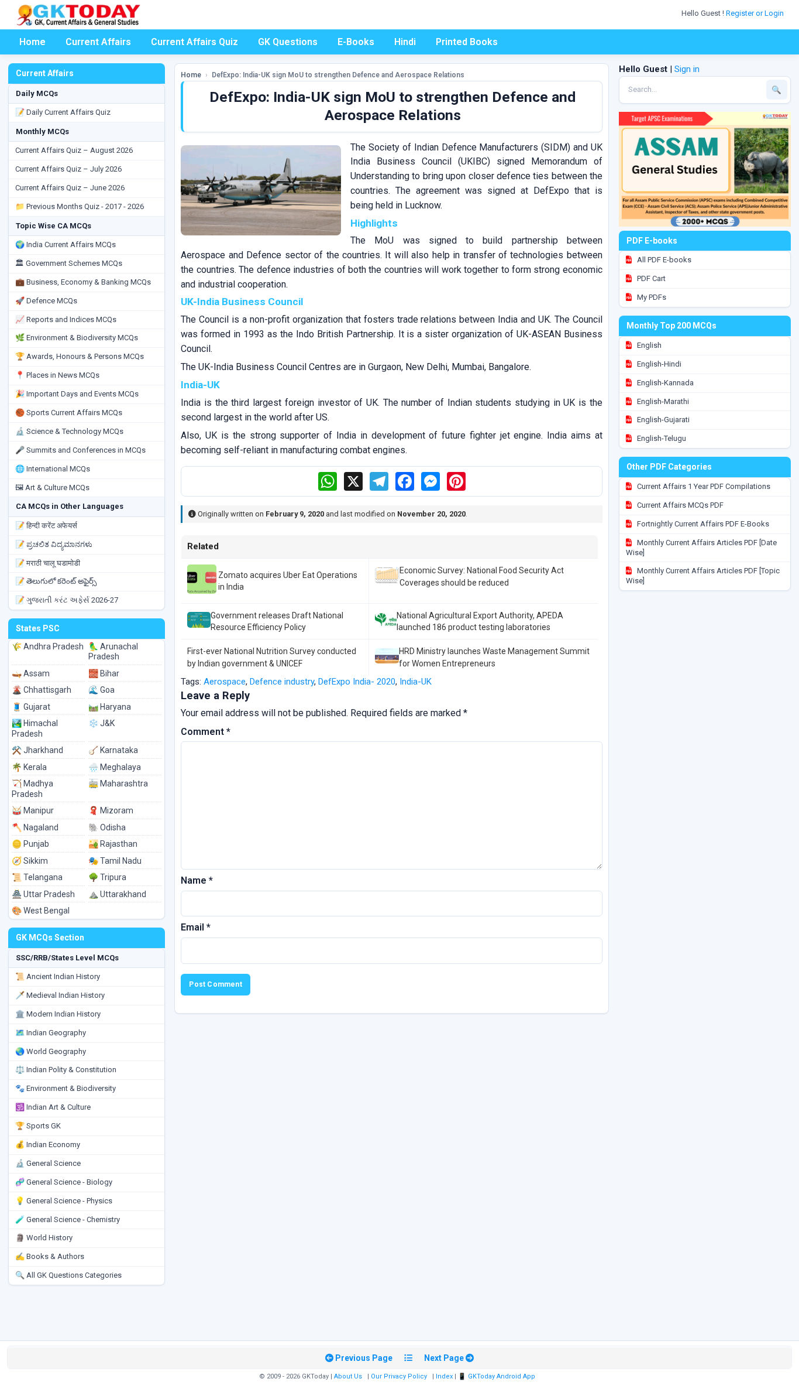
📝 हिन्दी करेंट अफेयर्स (46, 525)
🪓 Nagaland (35, 827)
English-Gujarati (662, 419)
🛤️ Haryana (109, 706)
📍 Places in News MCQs (57, 375)
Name (197, 880)
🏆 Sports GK (38, 1125)
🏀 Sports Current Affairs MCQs (68, 412)
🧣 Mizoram (110, 810)
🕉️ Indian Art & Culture (53, 1107)
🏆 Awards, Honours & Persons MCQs (79, 356)
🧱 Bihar (103, 673)
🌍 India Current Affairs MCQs (65, 244)
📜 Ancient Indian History (57, 976)
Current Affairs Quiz (194, 41)
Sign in (687, 69)
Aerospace (225, 681)
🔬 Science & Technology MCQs (69, 431)
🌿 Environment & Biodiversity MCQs (76, 337)
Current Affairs (98, 41)
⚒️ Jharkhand (37, 750)
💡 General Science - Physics (63, 1200)
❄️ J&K (101, 723)
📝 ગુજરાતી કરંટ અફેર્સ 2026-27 (66, 600)
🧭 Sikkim (30, 860)
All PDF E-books (663, 259)
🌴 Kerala (29, 767)
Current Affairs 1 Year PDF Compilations (702, 486)
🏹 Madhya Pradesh (32, 789)
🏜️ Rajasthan (112, 844)
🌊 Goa (101, 689)
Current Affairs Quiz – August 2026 (74, 150)
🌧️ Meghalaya (114, 767)
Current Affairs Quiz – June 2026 (70, 187)
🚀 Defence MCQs (46, 300)
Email (196, 927)
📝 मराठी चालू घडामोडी (47, 563)
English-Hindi (658, 364)
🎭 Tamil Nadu (115, 860)
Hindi (405, 41)
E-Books (355, 41)
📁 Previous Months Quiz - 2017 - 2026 (79, 206)
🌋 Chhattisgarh (41, 689)
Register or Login (756, 13)
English (648, 345)
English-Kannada (664, 382)
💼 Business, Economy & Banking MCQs (83, 282)
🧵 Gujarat (31, 706)
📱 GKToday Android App (497, 1376)
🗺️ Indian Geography (50, 1032)
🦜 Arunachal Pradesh (113, 652)
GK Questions (288, 41)
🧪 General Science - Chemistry (67, 1219)
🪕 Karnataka (113, 750)
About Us (348, 1376)
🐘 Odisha (107, 827)
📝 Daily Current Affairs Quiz (63, 112)
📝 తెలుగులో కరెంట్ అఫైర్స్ (56, 581)
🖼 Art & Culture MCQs (52, 487)
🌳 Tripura (107, 877)
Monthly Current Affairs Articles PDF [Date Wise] (701, 547)
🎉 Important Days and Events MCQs (77, 393)
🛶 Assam (31, 673)
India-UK (415, 681)
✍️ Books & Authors (49, 1256)
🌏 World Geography (50, 1051)
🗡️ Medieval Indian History (60, 995)
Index (444, 1376)
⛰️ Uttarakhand (117, 894)
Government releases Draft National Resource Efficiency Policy (277, 621)
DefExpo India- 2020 (356, 681)
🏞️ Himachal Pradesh (35, 728)
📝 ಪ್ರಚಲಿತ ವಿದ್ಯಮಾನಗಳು (53, 544)
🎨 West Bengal (41, 910)
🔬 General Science (48, 1163)
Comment (205, 731)
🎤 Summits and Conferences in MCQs (80, 450)
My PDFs (650, 297)
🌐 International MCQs (52, 468)
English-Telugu (660, 438)
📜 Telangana (37, 877)
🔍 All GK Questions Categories (68, 1275)
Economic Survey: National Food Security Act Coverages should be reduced (481, 576)
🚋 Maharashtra (118, 783)
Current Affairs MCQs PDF (679, 505)
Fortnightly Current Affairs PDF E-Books (702, 523)
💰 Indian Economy (47, 1144)
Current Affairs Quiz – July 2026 (68, 169)
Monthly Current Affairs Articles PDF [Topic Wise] (703, 575)
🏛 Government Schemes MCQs (68, 263)
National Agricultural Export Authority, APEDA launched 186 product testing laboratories (480, 621)
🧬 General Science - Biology (63, 1182)
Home (32, 41)
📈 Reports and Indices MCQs (65, 319)
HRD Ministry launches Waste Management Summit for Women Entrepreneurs (494, 657)
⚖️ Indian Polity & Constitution (65, 1069)
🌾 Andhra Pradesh (48, 646)
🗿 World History (44, 1237)
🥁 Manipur (33, 810)
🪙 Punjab (30, 844)
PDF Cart (650, 278)
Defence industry (282, 681)
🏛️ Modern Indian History (58, 1014)
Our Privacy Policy (399, 1376)
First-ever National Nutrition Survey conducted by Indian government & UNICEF (271, 657)
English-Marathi (662, 401)
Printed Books (467, 41)
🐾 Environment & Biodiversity (65, 1088)
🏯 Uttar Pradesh (43, 894)
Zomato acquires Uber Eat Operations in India (287, 580)
